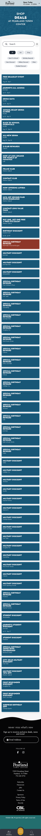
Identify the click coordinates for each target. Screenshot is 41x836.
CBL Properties (16, 818)
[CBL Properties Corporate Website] (20, 808)
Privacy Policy (20, 797)
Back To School (13, 58)
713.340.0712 (20, 776)
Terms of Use (20, 800)
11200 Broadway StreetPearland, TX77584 (20, 772)
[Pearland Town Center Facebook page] (18, 752)
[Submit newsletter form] (34, 739)
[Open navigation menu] (20, 831)
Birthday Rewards (28, 58)
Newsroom (20, 785)
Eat (20, 52)
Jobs (20, 787)
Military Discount (23, 62)
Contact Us (20, 790)
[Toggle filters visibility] (37, 44)
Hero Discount (10, 62)
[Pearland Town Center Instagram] (23, 752)
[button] (31, 3)
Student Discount (21, 66)
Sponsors (20, 795)
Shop (28, 52)
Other (34, 62)
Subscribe (20, 782)
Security (20, 803)
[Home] (10, 3)
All (12, 52)
